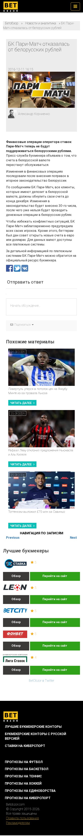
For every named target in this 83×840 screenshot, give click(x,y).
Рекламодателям (18, 823)
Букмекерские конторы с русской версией (35, 736)
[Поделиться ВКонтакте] (24, 268)
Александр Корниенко (34, 114)
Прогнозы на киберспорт (28, 798)
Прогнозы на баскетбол (26, 769)
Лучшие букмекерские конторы (33, 727)
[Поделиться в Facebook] (10, 268)
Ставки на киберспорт (25, 746)
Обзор (16, 576)
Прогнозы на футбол (24, 762)
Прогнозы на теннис (23, 776)
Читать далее (21, 403)
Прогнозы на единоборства (30, 791)
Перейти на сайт (55, 576)
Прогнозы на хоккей (23, 783)
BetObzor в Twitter (41, 681)
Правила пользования (22, 818)
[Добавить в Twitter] (17, 268)
